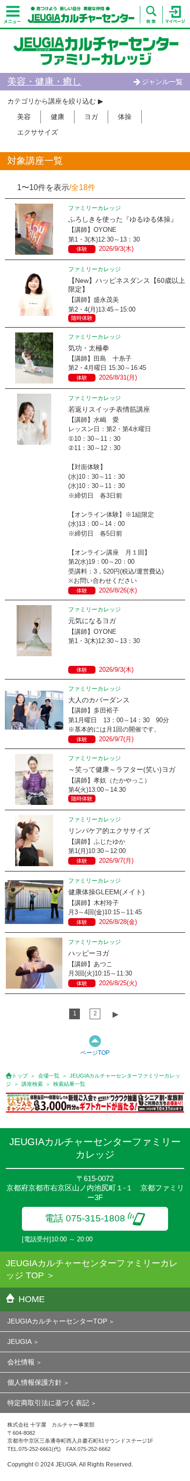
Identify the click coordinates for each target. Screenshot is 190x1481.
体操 (125, 117)
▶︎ (115, 1014)
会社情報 (21, 1362)
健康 (57, 117)
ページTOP (95, 1052)
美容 (24, 117)
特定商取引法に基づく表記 (48, 1403)
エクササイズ (37, 132)
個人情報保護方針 (34, 1382)
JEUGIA (19, 1341)
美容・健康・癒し (44, 81)
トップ (20, 1076)
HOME (32, 1299)
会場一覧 (48, 1076)
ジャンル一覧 (162, 82)
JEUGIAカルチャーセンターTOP (57, 1321)
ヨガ (91, 117)
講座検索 (32, 1084)
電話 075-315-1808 (85, 1218)
